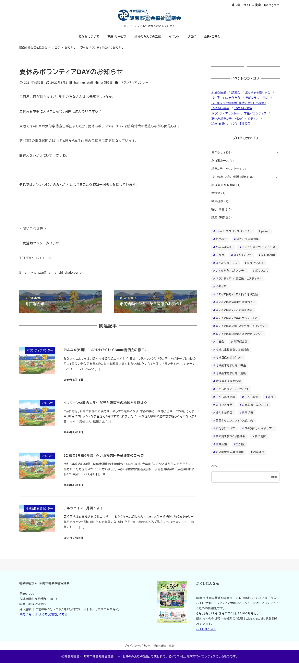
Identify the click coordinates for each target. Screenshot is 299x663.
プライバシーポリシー (137, 646)
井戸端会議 (241, 341)
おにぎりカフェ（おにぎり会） (259, 247)
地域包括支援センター (229, 357)
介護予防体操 (243, 108)
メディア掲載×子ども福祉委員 (234, 310)
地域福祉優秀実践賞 (228, 381)
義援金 (215, 193)
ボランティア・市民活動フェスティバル (239, 278)
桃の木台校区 (224, 412)
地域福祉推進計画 (223, 185)
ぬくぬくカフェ (243, 255)
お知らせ (107, 82)
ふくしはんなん (206, 629)
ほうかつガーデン (226, 263)
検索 (214, 466)
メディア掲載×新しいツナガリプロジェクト (241, 326)
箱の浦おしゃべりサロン (259, 428)
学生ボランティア (255, 113)
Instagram (272, 4)
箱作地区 (260, 436)
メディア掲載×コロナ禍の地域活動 (237, 294)
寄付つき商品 (224, 405)
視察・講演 (159, 646)
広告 (172, 646)
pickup (265, 231)
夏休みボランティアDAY (227, 118)
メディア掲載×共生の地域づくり (235, 302)
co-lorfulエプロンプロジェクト (234, 231)
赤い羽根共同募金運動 (230, 452)
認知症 (240, 444)
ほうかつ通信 (255, 263)
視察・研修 (218, 209)
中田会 (220, 341)
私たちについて (225, 428)
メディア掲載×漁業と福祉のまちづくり (239, 334)
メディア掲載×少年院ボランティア (236, 318)
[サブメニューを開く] (277, 153)
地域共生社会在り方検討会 (232, 349)
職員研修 (217, 201)
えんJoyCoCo (224, 247)
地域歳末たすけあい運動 (231, 373)
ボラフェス (261, 270)
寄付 (271, 397)
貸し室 (235, 4)
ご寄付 (220, 255)
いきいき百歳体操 (247, 239)
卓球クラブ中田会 (257, 98)
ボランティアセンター (134, 82)
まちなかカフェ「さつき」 (231, 270)
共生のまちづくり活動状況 (228, 177)
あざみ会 (221, 239)
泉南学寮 (247, 412)
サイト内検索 (252, 4)
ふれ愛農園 (268, 255)
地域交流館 (218, 92)
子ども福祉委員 (240, 124)
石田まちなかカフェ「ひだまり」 (234, 420)
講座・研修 (218, 124)
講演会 (235, 92)
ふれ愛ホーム (220, 160)
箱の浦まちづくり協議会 (230, 436)
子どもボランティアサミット (232, 389)
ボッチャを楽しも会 (258, 92)
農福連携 (258, 452)
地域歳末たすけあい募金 (231, 365)
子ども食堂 (251, 397)
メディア (253, 118)
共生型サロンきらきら (225, 98)
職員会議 (221, 444)
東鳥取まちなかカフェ (255, 405)
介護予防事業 (220, 108)
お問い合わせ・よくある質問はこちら (43, 614)
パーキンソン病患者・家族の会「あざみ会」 (238, 103)
